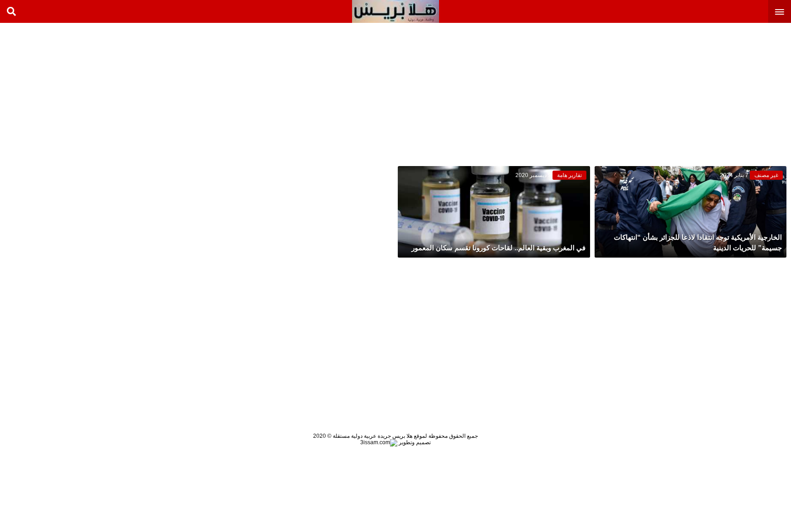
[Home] (395, 11)
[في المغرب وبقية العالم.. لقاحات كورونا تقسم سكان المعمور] (494, 212)
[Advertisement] (722, 91)
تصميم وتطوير (414, 442)
